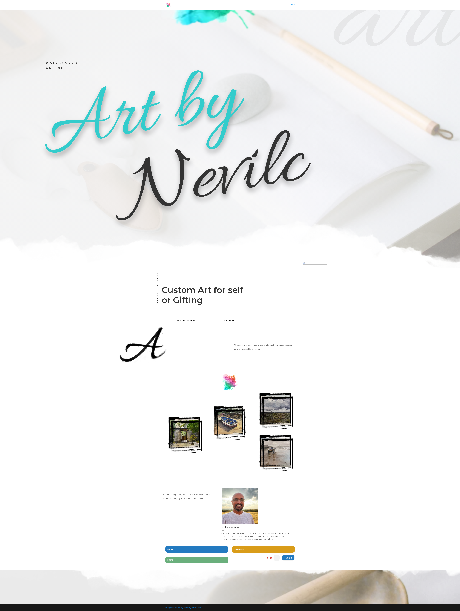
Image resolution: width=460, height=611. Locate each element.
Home (292, 5)
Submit (288, 557)
